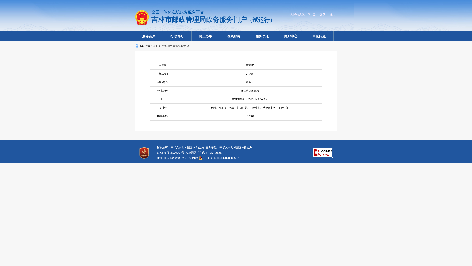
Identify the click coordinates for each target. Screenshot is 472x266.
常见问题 (319, 36)
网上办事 (205, 36)
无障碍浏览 (297, 14)
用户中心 (290, 36)
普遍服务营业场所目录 (175, 45)
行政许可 (177, 36)
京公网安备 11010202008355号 (221, 158)
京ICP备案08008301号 (170, 152)
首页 (156, 45)
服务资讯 (262, 36)
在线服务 (234, 36)
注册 (333, 14)
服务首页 (148, 36)
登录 (322, 14)
